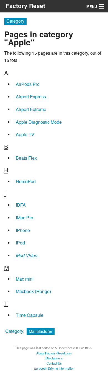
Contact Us (54, 363)
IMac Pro (24, 217)
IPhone (23, 230)
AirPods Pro (28, 84)
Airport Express (31, 96)
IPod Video (26, 255)
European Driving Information (54, 368)
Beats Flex (26, 158)
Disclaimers (54, 358)
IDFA (21, 205)
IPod (20, 242)
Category (14, 331)
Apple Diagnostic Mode (39, 122)
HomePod (26, 181)
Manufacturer (40, 331)
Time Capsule (29, 315)
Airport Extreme (31, 109)
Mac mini (25, 279)
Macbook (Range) (33, 291)
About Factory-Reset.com (54, 353)
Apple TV (25, 134)
